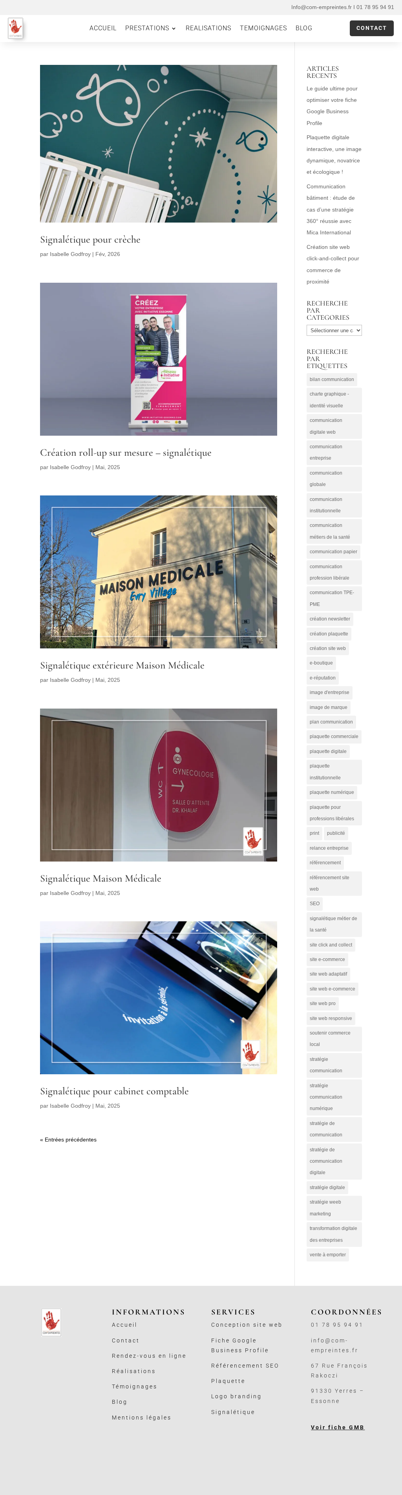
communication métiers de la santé (330, 531)
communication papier (333, 551)
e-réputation (323, 678)
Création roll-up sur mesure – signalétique (126, 452)
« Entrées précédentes (68, 1139)
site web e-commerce (332, 989)
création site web (328, 648)
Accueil (124, 1325)
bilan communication (332, 379)
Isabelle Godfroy (70, 254)
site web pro (323, 1003)
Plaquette (228, 1381)
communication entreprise (326, 452)
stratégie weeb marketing (325, 1207)
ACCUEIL (103, 29)
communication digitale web (326, 426)
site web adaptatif (328, 974)
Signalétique (233, 1412)
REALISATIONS (208, 29)
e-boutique (321, 663)
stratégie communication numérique (326, 1097)
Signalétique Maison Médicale (100, 878)
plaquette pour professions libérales (332, 813)
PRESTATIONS (147, 29)
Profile (257, 1350)
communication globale (326, 478)
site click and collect (331, 945)
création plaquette (329, 634)
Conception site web (247, 1325)
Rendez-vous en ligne (149, 1356)
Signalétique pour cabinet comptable (114, 1091)
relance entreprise (329, 848)
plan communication (331, 722)
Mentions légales (142, 1417)
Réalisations (134, 1371)
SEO (315, 903)
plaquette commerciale (334, 736)
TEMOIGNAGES (263, 29)
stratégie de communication (326, 1129)
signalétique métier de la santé (333, 924)
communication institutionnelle (326, 505)
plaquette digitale (328, 751)
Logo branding (236, 1396)
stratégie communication (326, 1065)
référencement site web (329, 883)
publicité (336, 833)
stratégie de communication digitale (326, 1161)
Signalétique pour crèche (90, 239)
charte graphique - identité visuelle (329, 399)
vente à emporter (328, 1254)
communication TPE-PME (332, 598)
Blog (120, 1402)
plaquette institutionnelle (325, 771)
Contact (371, 28)
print (314, 833)
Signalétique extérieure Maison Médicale (122, 665)
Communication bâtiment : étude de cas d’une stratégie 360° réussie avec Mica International (331, 209)
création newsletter (330, 619)
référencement (325, 862)
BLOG (304, 29)
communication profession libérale (329, 572)
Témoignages (134, 1386)
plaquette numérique (332, 792)
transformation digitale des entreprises (333, 1234)
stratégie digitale (327, 1187)
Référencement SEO (245, 1365)
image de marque (328, 707)
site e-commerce (327, 959)
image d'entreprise (329, 692)
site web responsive (331, 1018)
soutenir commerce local (330, 1038)
